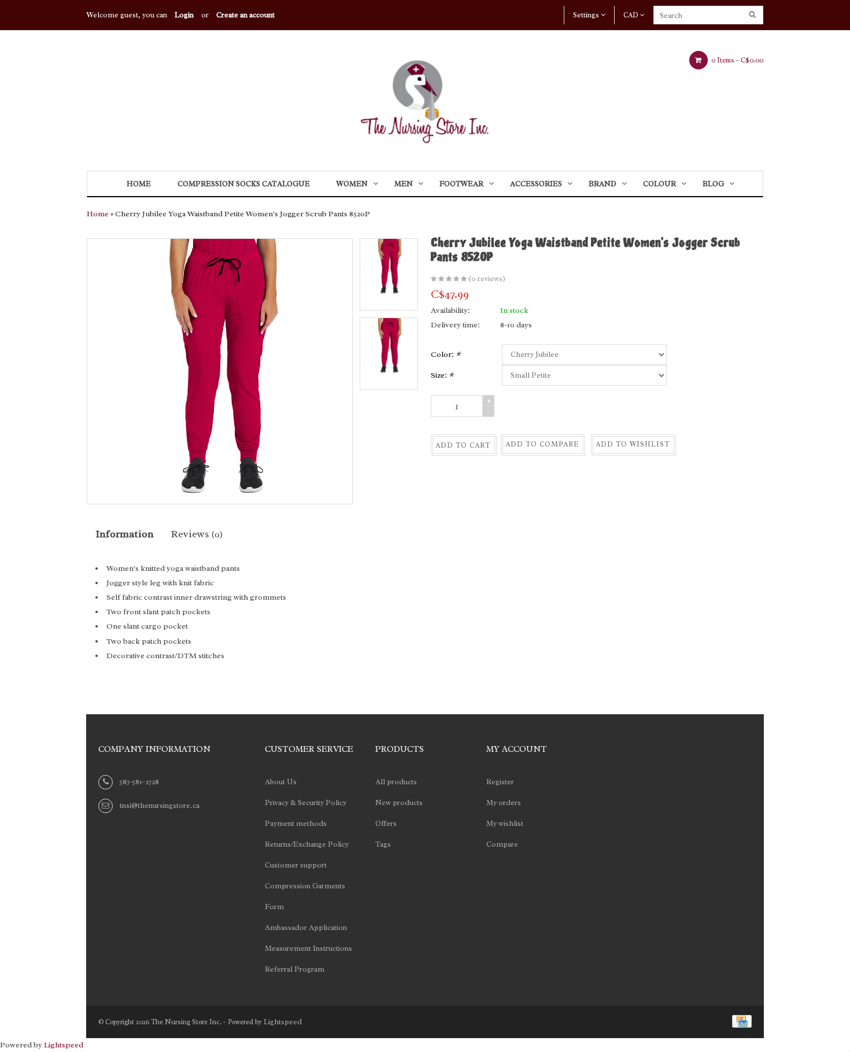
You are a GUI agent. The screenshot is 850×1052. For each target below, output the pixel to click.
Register (500, 782)
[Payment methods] (740, 1020)
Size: (442, 375)
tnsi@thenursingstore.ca (159, 805)
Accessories (536, 184)
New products (399, 802)
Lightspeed (283, 1022)
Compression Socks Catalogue (244, 184)
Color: (445, 354)
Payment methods (296, 823)
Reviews (197, 533)
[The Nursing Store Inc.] (425, 97)
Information (124, 533)
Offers (386, 823)
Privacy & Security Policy (305, 802)
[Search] (753, 15)
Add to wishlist (633, 444)
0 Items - (736, 60)
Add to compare (542, 444)
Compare (502, 844)
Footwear (461, 184)
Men (403, 184)
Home (139, 184)
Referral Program (294, 969)
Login (184, 15)
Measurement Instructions (308, 948)
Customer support (296, 865)
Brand (602, 184)
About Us (281, 782)
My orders (503, 802)
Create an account (245, 15)
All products (396, 782)
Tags (383, 844)
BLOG (713, 184)
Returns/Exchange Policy (307, 844)
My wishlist (504, 823)
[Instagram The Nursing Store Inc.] (626, 750)
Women (352, 184)
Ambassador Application (306, 927)
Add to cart (462, 445)
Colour (659, 184)
